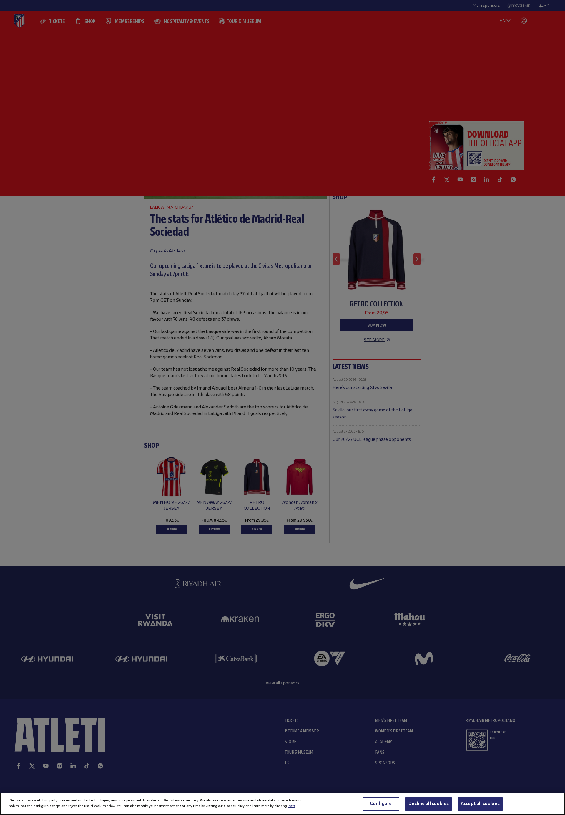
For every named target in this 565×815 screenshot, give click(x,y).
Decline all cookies (428, 804)
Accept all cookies (480, 804)
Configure (381, 804)
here (291, 806)
